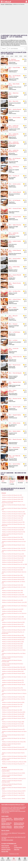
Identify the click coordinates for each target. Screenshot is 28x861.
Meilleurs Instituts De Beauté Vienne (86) (13, 716)
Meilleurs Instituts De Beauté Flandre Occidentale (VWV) (12, 784)
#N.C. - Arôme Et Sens (15, 299)
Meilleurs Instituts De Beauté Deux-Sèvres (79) (13, 699)
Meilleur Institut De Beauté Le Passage (6, 827)
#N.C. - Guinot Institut (15, 258)
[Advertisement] (14, 20)
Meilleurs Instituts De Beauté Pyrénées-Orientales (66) (12, 664)
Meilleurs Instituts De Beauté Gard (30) (12, 570)
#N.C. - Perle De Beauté (15, 373)
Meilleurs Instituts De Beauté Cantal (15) (12, 529)
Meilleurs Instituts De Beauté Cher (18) (12, 537)
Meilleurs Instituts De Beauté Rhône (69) (13, 671)
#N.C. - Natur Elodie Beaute (13, 84)
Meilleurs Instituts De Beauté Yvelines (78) (13, 697)
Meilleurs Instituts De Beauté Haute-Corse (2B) (13, 545)
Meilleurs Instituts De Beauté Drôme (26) (13, 560)
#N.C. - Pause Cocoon (14, 364)
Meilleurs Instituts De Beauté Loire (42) (12, 600)
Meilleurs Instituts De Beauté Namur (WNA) (13, 798)
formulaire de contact (7, 840)
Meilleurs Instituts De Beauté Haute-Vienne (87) (13, 719)
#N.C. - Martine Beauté (15, 109)
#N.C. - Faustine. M (14, 175)
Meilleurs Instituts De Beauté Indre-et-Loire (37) (13, 587)
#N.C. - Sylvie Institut (14, 464)
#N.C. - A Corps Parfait (15, 216)
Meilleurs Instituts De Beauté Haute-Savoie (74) (13, 685)
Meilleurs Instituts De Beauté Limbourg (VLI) (14, 778)
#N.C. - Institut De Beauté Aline (13, 233)
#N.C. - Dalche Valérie (14, 431)
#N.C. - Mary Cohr (13, 101)
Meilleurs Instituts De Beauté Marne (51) (12, 624)
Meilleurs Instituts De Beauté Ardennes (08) (13, 514)
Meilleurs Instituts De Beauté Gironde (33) (13, 577)
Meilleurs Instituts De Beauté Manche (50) (13, 622)
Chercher (3, 860)
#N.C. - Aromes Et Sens (15, 208)
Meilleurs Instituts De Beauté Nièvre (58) (13, 641)
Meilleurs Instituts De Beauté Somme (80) (13, 702)
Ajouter (25, 860)
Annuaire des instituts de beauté (7, 1)
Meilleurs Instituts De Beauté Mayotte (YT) (13, 764)
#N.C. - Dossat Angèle (15, 406)
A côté (19, 860)
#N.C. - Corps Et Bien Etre (14, 68)
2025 (7, 56)
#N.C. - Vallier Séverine (15, 225)
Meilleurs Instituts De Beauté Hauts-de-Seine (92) (14, 732)
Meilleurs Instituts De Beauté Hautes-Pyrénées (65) (12, 661)
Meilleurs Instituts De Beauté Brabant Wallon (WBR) (14, 788)
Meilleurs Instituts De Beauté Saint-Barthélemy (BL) (11, 744)
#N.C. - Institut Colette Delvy (14, 242)
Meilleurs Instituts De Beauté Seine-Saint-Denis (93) (13, 735)
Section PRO (4, 851)
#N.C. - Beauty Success (15, 439)
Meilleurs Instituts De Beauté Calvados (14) (13, 527)
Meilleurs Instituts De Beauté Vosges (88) (13, 721)
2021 (25, 56)
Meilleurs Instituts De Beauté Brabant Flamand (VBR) (12, 775)
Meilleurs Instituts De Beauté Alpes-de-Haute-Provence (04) (12, 502)
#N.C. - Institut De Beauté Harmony (13, 151)
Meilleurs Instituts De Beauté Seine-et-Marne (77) (14, 694)
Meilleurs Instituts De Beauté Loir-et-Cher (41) (14, 596)
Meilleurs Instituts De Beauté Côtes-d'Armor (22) (14, 551)
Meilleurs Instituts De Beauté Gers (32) (12, 575)
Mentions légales (5, 849)
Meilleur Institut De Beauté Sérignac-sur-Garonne (7, 820)
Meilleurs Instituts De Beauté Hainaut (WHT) (13, 791)
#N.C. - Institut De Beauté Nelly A (13, 134)
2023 (16, 56)
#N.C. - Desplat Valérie (15, 415)
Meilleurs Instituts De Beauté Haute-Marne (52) (13, 627)
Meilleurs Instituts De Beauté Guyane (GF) (13, 747)
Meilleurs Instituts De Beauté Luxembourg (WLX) (13, 795)
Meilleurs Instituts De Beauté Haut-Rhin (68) (14, 669)
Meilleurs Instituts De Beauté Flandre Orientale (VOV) (12, 781)
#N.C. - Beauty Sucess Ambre (14, 283)
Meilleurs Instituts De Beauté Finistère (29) (13, 567)
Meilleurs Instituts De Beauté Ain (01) (12, 495)
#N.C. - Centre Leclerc (15, 184)
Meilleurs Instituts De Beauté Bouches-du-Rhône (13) (13, 525)
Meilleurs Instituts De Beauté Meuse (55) (13, 635)
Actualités (8, 860)
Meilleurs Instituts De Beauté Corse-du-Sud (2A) (14, 542)
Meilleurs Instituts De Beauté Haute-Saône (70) (13, 674)
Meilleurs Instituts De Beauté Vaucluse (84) (13, 712)
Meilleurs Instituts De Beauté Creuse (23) (13, 554)
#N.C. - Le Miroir (13, 340)
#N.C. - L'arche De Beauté (13, 349)
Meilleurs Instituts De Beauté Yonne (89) (13, 724)
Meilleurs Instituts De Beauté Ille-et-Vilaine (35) (13, 582)
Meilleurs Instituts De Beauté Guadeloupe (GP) (14, 749)
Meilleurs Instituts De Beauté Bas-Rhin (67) (13, 667)
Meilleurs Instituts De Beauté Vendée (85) (13, 714)
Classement (13, 860)
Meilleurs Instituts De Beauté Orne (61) (12, 648)
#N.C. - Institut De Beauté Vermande (13, 126)
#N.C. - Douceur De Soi (15, 398)
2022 (20, 56)
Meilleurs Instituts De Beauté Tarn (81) (12, 704)
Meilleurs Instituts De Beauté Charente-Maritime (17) (12, 534)
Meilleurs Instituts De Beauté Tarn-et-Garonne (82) (12, 707)
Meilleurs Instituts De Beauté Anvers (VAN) (13, 773)
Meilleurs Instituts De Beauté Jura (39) (12, 592)
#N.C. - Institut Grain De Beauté (15, 357)
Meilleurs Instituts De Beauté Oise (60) (12, 646)
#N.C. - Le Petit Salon (14, 332)
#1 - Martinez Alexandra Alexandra (14, 60)
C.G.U (15, 845)
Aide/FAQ (16, 849)
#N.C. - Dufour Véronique (12, 391)
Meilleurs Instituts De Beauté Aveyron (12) (13, 522)
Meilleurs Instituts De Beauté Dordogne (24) (13, 556)
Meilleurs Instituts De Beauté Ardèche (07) (13, 511)
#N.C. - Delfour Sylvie (14, 423)
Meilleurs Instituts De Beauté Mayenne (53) (13, 630)
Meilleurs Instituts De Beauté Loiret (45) (12, 609)
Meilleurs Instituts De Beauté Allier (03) (12, 499)
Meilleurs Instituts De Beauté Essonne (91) (13, 729)
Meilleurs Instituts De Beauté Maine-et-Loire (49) (14, 619)
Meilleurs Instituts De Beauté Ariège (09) (13, 516)
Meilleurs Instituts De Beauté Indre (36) (12, 585)
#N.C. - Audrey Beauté (15, 192)
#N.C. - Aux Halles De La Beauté (14, 456)
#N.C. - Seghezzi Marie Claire (14, 382)
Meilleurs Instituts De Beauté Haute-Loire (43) (14, 602)
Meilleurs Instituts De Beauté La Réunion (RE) (14, 761)
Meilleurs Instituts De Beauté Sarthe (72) (13, 680)
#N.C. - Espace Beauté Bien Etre (14, 275)
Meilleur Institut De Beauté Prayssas (19, 819)
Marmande (21, 481)
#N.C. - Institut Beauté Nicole (14, 251)
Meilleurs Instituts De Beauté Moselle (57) (13, 639)
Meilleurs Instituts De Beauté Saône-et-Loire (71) (14, 677)
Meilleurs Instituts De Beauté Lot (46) (12, 611)
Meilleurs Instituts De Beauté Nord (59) (12, 643)
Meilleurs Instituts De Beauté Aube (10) (12, 518)
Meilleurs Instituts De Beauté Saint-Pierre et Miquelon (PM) (14, 759)
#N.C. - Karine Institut (14, 117)
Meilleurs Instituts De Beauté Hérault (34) (13, 579)
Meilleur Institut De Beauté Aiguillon (6, 823)
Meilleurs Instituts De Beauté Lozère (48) (13, 616)
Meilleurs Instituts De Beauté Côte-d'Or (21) (13, 548)
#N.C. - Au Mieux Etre (14, 291)
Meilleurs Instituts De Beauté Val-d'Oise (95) (14, 741)
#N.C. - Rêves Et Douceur (12, 316)
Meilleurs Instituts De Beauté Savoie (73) (13, 682)
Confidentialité (18, 847)
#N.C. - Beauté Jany (14, 447)
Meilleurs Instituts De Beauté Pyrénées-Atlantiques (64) (12, 657)
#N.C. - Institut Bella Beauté (14, 267)
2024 (11, 56)
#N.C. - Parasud (13, 324)
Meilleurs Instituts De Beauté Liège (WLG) (13, 793)
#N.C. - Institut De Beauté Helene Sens (13, 142)
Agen (3, 481)
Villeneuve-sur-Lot (12, 481)
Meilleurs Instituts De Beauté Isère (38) (12, 590)
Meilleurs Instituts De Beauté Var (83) (12, 710)
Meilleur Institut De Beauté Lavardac (19, 827)
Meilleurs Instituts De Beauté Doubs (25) (13, 558)
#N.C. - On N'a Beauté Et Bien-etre (14, 76)
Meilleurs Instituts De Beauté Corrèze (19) (13, 539)
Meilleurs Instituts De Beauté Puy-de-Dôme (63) (13, 654)
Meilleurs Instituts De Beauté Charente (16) (13, 532)
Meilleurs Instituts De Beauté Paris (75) (12, 688)
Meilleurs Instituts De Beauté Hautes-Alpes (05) (13, 505)
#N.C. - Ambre (12, 307)
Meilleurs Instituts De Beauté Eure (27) (12, 562)
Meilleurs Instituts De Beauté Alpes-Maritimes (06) (14, 509)
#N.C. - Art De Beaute (14, 200)
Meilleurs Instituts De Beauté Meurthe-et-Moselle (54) (13, 632)
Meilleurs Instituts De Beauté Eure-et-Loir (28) (14, 564)
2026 (2, 56)
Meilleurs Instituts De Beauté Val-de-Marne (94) (13, 739)
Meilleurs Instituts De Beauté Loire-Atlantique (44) (14, 606)
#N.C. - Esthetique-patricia (13, 167)
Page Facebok (5, 845)
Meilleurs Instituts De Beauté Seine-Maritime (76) (14, 690)
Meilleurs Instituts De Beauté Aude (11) (12, 520)
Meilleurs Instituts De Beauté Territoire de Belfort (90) (13, 726)
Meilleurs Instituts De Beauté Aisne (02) (12, 497)
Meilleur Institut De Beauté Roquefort (19, 823)
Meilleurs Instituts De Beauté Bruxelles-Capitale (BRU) (12, 770)
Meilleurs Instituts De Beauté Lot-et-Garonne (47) (14, 614)
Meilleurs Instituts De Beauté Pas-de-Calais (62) (13, 650)
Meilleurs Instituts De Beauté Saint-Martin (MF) (13, 753)
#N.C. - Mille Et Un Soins (13, 93)
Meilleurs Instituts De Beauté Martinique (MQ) (14, 756)
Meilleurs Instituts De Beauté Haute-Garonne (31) (14, 572)
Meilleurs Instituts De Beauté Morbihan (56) (13, 637)
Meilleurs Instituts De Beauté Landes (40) (13, 594)
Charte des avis (5, 847)
